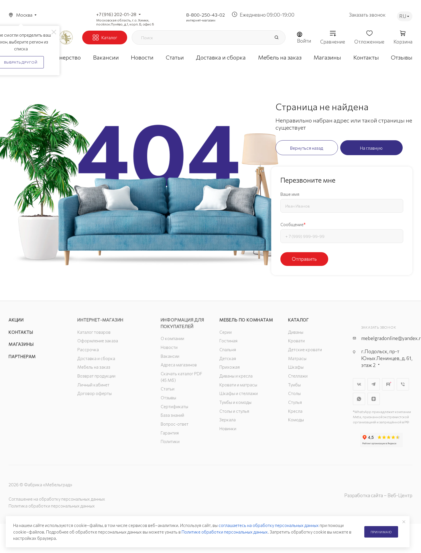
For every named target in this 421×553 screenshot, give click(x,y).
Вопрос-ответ (174, 423)
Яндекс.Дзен (373, 399)
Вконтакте (359, 384)
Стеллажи (298, 375)
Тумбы (294, 384)
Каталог (298, 319)
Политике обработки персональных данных (225, 531)
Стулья (295, 402)
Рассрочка (88, 349)
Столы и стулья (234, 411)
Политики (170, 441)
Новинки (227, 428)
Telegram (373, 384)
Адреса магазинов (179, 364)
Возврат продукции (96, 375)
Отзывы (168, 397)
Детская (227, 358)
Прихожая (229, 367)
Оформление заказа (97, 340)
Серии (225, 332)
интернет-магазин (200, 20)
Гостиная (228, 340)
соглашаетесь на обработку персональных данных (269, 525)
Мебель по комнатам (246, 319)
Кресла (295, 411)
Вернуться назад (306, 148)
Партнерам (22, 356)
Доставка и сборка (96, 358)
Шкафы (296, 367)
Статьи (167, 388)
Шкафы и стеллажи (238, 393)
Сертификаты (174, 406)
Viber (403, 384)
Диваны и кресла (236, 375)
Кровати (296, 340)
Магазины (21, 344)
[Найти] (276, 37)
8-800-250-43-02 (205, 14)
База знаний (172, 415)
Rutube (388, 384)
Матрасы (297, 358)
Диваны (295, 332)
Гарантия (170, 432)
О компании (172, 338)
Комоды (296, 419)
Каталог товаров (94, 332)
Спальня (227, 349)
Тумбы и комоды (235, 402)
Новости (169, 347)
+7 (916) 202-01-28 (116, 14)
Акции (16, 319)
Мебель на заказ (93, 367)
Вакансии (170, 356)
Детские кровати (305, 349)
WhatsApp (359, 399)
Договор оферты (94, 393)
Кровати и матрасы (238, 384)
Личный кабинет (93, 384)
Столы (294, 393)
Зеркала (227, 419)
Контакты (21, 332)
